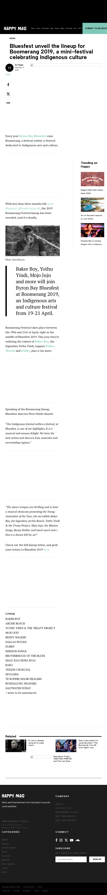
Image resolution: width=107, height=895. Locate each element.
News (33, 28)
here (46, 549)
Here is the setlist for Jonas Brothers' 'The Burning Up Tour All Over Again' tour (88, 744)
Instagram (27, 891)
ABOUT (59, 804)
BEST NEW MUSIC (65, 816)
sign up (97, 859)
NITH (80, 28)
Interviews (45, 28)
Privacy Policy (28, 887)
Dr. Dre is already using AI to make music (36, 743)
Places (57, 28)
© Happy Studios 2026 (11, 887)
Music (38, 28)
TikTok (36, 891)
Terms (39, 887)
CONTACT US (63, 808)
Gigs (51, 28)
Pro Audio (69, 28)
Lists (75, 28)
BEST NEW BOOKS (65, 820)
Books (62, 28)
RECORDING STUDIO (67, 812)
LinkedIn (45, 891)
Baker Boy (42, 341)
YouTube (16, 891)
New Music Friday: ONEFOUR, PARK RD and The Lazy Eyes (63, 758)
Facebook (6, 891)
